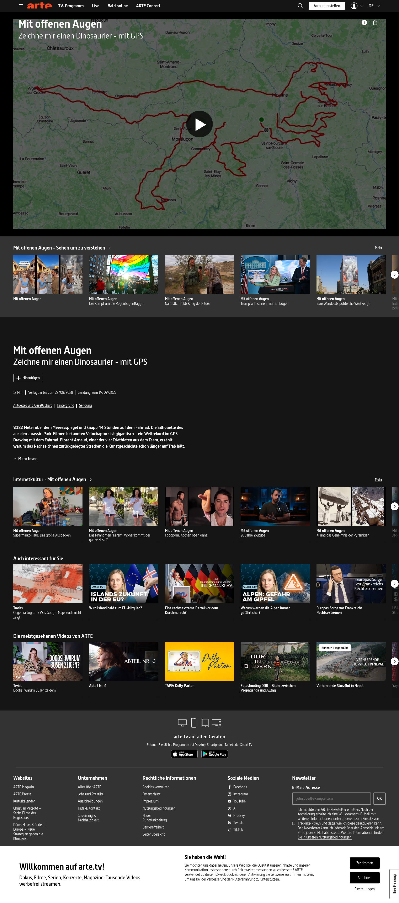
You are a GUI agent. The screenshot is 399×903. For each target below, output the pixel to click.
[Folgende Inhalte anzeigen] (394, 275)
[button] (300, 5)
